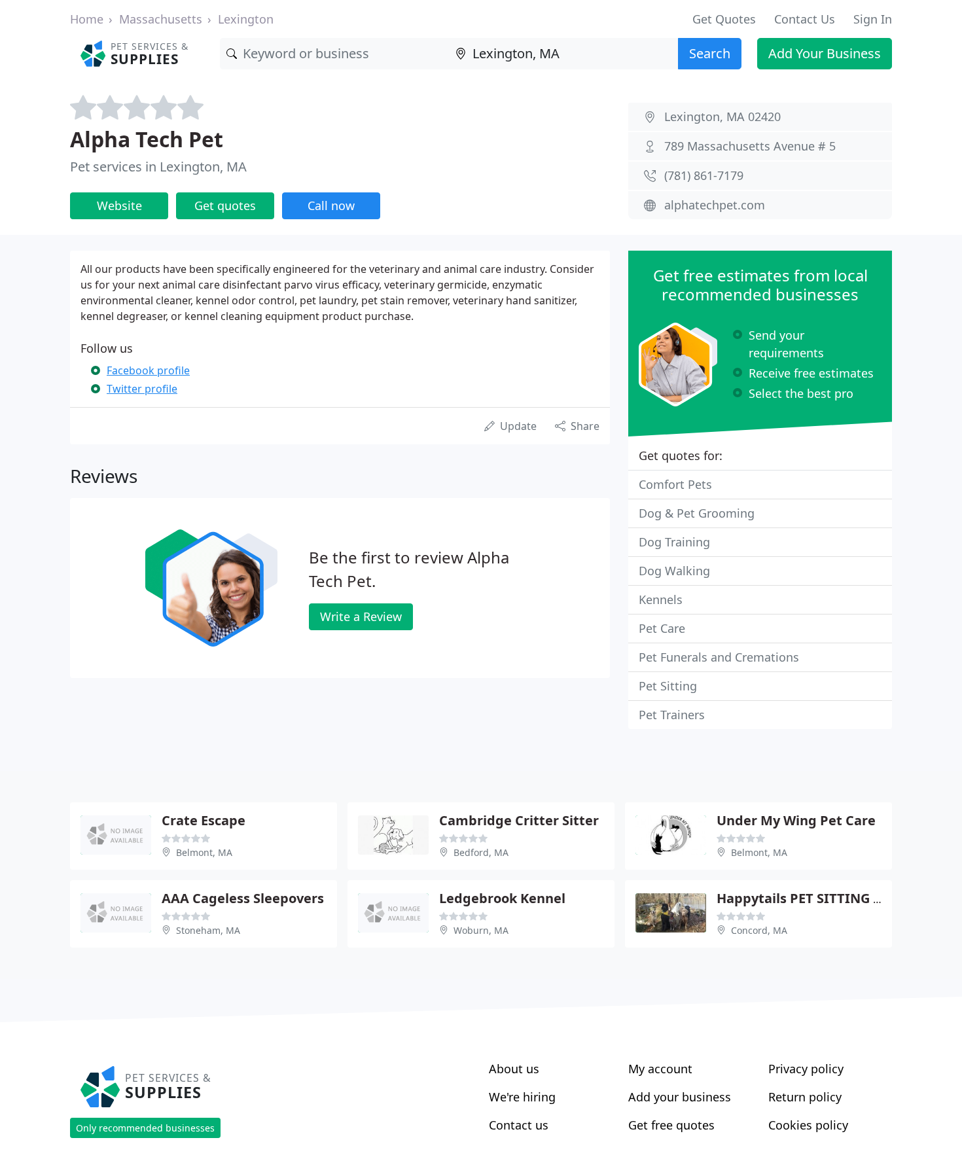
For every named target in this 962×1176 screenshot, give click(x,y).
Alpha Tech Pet (146, 139)
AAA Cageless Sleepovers (243, 898)
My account (660, 1069)
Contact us (518, 1125)
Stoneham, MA (208, 930)
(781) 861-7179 (703, 175)
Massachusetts (160, 19)
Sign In (872, 19)
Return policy (805, 1097)
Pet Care (662, 628)
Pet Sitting (668, 686)
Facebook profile (148, 370)
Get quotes (225, 205)
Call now (331, 205)
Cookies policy (808, 1125)
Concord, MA (759, 930)
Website (119, 205)
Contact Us (804, 19)
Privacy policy (806, 1069)
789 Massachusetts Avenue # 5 (750, 146)
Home (86, 19)
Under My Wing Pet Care (796, 820)
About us (514, 1069)
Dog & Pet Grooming (697, 513)
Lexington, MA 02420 (722, 116)
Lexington (246, 19)
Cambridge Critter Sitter (519, 820)
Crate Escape (203, 820)
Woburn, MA (481, 930)
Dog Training (674, 542)
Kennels (661, 599)
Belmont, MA (204, 852)
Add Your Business (824, 53)
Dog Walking (674, 571)
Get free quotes (671, 1125)
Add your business (679, 1097)
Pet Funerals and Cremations (719, 657)
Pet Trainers (672, 714)
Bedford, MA (481, 852)
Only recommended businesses (145, 1128)
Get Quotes (724, 19)
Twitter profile (142, 389)
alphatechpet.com (714, 205)
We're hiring (522, 1097)
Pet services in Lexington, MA (158, 166)
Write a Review (361, 616)
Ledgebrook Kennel (502, 898)
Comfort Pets (675, 484)
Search (709, 53)
